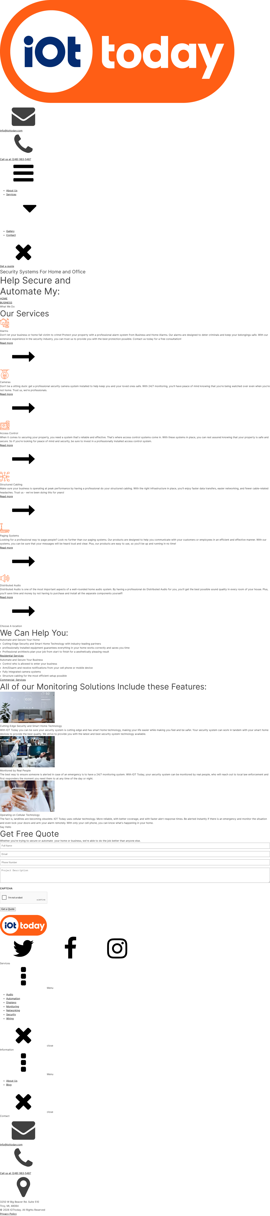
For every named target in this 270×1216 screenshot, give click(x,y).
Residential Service (23, 238)
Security (11, 1014)
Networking (13, 1010)
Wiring (10, 1018)
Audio (9, 994)
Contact (11, 235)
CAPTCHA (6, 888)
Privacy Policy (8, 1213)
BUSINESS (6, 302)
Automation (13, 998)
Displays (11, 1002)
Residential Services (12, 655)
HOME (4, 298)
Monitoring (12, 1006)
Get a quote (7, 266)
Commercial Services (13, 679)
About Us (11, 190)
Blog (9, 1084)
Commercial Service (24, 242)
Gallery (10, 231)
